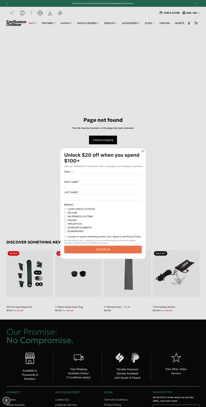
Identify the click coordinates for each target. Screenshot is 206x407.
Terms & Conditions (115, 399)
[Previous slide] (60, 273)
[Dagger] (31, 13)
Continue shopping (103, 140)
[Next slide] (97, 273)
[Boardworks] (60, 13)
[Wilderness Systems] (22, 13)
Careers (11, 399)
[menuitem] (178, 23)
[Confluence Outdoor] (16, 23)
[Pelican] (12, 13)
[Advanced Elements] (50, 13)
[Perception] (40, 13)
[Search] (183, 23)
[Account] (188, 23)
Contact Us (62, 399)
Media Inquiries (15, 404)
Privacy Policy (112, 404)
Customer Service (66, 404)
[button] (6, 400)
